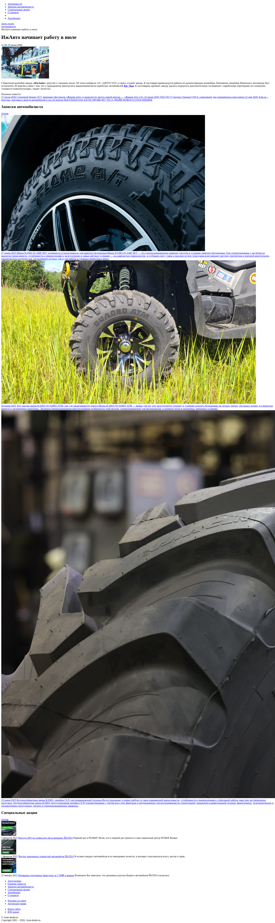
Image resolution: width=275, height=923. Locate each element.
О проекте (13, 12)
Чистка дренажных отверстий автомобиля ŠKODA (46, 856)
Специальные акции (19, 9)
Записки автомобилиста (21, 6)
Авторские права (17, 903)
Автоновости (15, 4)
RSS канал (13, 912)
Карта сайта (14, 909)
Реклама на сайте (17, 900)
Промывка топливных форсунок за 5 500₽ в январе (46, 875)
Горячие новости (17, 883)
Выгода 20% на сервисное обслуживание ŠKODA (45, 838)
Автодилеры (14, 881)
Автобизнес (14, 18)
